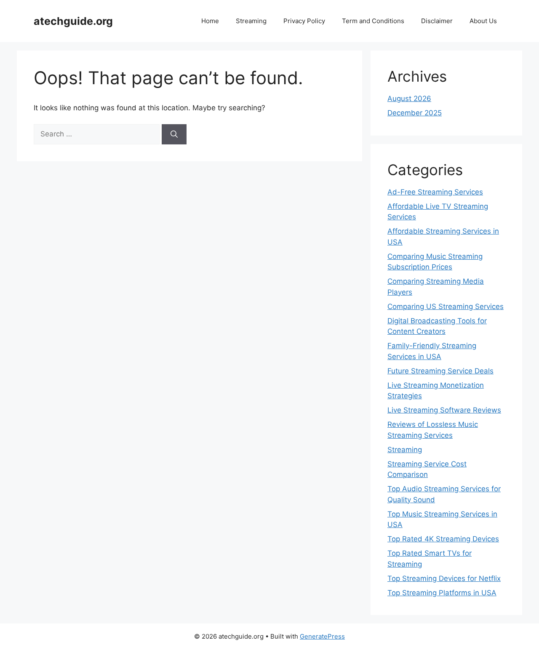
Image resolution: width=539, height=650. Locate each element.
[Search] (174, 134)
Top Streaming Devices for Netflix (444, 578)
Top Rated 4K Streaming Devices (443, 539)
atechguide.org (73, 21)
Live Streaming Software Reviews (444, 410)
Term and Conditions (373, 21)
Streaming (251, 21)
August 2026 (409, 98)
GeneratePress (322, 636)
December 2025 (414, 113)
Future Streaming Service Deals (440, 371)
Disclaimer (437, 21)
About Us (483, 21)
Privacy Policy (304, 21)
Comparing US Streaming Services (445, 306)
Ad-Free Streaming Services (435, 192)
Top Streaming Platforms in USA (441, 593)
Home (210, 21)
